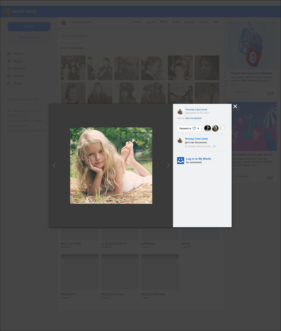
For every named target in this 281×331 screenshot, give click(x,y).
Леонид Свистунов (196, 109)
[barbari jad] (222, 128)
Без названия (194, 118)
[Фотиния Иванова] (215, 128)
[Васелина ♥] (207, 128)
